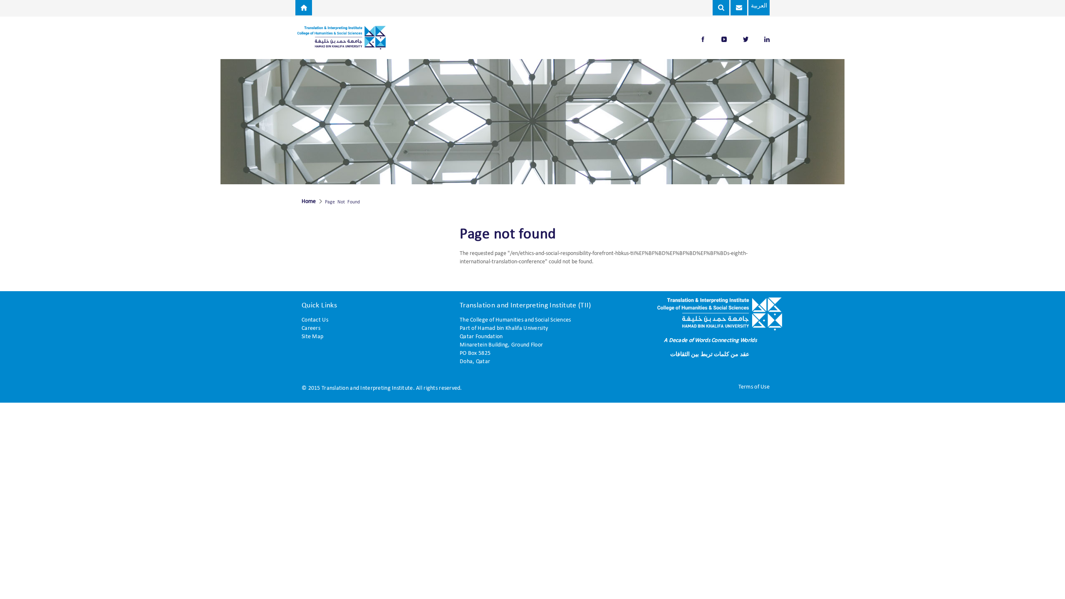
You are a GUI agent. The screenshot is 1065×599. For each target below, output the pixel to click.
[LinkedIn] (767, 39)
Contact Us (315, 320)
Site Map (312, 337)
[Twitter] (746, 39)
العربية (759, 6)
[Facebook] (703, 39)
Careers (311, 328)
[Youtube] (724, 39)
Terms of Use (754, 387)
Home (309, 202)
